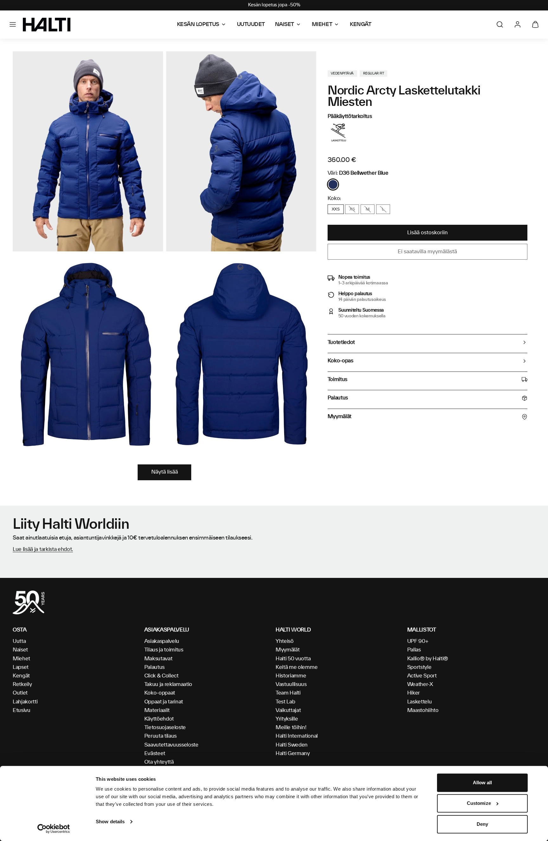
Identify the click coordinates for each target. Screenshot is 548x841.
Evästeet (154, 753)
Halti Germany (293, 753)
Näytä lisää (164, 472)
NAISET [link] (284, 24)
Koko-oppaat (159, 692)
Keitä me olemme (296, 667)
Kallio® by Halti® (427, 658)
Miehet (21, 658)
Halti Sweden (292, 744)
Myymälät (287, 649)
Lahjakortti (25, 701)
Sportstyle (419, 667)
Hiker (413, 692)
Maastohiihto (423, 710)
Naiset (20, 649)
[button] (12, 24)
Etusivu (21, 710)
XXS (336, 209)
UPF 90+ (417, 641)
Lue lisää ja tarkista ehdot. (43, 549)
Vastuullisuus (291, 684)
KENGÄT (360, 24)
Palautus (154, 667)
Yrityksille (287, 718)
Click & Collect (161, 675)
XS (352, 209)
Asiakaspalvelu (161, 641)
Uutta (19, 641)
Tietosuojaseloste (165, 727)
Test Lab (285, 701)
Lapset (21, 667)
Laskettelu (419, 701)
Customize (479, 803)
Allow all (482, 782)
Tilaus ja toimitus (163, 649)
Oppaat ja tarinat (163, 701)
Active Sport (422, 675)
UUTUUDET (251, 24)
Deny (482, 824)
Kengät (21, 675)
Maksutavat (158, 658)
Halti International (297, 736)
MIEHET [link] (322, 24)
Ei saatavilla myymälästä (427, 251)
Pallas (414, 649)
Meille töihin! (291, 727)
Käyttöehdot (159, 718)
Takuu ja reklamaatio (168, 684)
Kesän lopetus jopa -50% (274, 5)
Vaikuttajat (288, 710)
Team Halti (288, 692)
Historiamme (291, 675)
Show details (110, 821)
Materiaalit (157, 710)
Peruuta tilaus (160, 736)
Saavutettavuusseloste (171, 744)
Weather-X (420, 684)
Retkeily (22, 684)
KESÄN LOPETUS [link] (198, 24)
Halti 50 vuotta (293, 658)
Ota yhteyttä (159, 762)
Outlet (20, 692)
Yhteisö (285, 641)
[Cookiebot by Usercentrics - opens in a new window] (54, 828)
